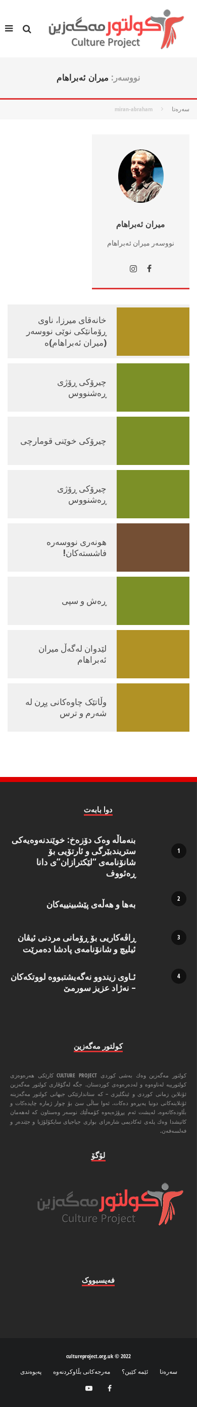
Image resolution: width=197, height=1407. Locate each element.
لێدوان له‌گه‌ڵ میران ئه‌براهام (72, 654)
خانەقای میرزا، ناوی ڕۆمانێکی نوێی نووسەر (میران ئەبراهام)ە (66, 331)
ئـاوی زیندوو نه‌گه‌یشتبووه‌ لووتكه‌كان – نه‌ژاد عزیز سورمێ (73, 982)
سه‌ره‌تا (168, 1372)
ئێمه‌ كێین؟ (135, 1372)
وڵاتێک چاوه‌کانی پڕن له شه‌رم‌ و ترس (66, 707)
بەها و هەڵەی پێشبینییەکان (91, 904)
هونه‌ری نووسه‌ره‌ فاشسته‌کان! (76, 547)
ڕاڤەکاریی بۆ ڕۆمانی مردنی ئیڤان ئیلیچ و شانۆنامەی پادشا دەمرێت (77, 942)
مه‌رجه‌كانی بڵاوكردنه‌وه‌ (81, 1372)
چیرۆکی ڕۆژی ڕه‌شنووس (82, 387)
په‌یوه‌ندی (30, 1372)
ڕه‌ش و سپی (84, 600)
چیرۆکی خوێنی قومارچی (63, 440)
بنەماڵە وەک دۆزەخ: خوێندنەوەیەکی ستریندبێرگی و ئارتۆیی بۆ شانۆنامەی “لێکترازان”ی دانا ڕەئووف (74, 856)
